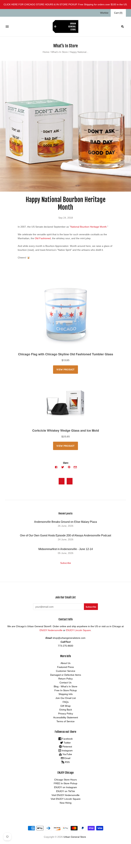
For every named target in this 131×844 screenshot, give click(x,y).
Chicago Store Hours (65, 779)
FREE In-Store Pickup (65, 783)
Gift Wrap (65, 705)
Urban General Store (74, 836)
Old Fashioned (43, 238)
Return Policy (65, 678)
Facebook (67, 738)
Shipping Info (66, 694)
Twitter (67, 742)
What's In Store (59, 52)
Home (46, 52)
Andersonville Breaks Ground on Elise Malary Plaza (65, 521)
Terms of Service (65, 721)
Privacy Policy (65, 713)
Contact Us (65, 682)
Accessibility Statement (65, 717)
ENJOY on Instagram (65, 787)
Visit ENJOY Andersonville (65, 795)
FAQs (66, 702)
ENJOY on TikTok (65, 791)
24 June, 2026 (65, 539)
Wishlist (104, 12)
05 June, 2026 (65, 553)
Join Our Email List (65, 698)
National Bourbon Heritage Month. (88, 226)
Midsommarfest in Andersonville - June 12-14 (65, 549)
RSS (67, 762)
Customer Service (65, 671)
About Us (65, 663)
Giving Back (65, 709)
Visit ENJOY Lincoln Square (66, 798)
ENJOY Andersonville (51, 630)
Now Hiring (65, 802)
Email (67, 758)
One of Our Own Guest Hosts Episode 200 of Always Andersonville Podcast (65, 535)
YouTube (67, 754)
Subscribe (65, 563)
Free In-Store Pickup (65, 690)
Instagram (67, 750)
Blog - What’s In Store (65, 686)
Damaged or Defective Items (65, 674)
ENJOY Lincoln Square (78, 630)
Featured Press (65, 667)
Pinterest (67, 746)
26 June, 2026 (65, 525)
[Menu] (7, 26)
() (118, 12)
